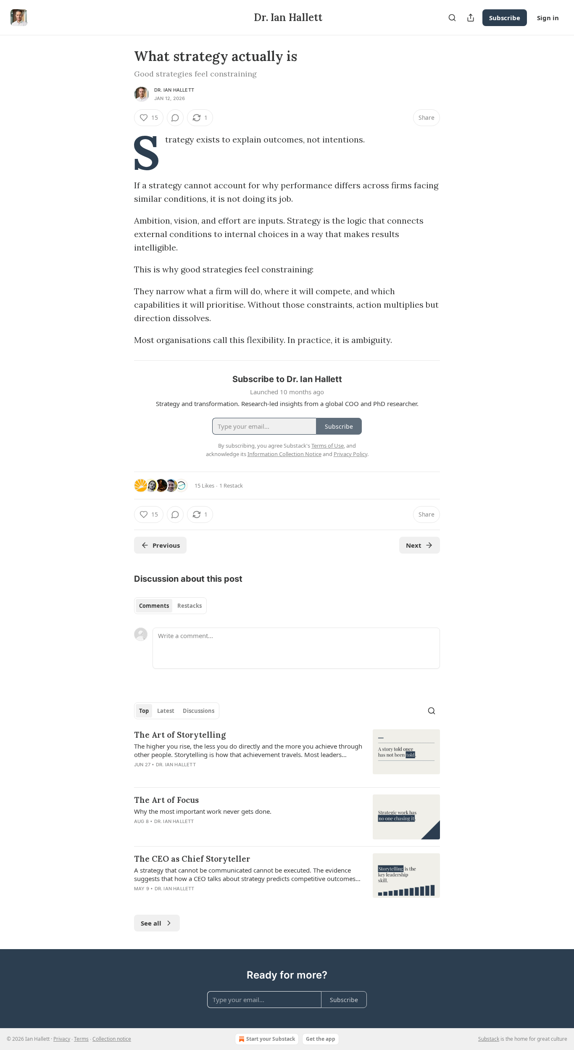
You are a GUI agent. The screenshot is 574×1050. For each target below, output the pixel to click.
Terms (81, 1038)
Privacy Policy (350, 454)
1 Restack (231, 485)
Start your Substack (270, 1038)
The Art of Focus (166, 800)
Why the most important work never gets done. (202, 811)
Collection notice (111, 1038)
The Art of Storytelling (180, 735)
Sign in (548, 17)
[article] (287, 755)
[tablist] (170, 605)
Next (413, 545)
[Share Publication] (470, 17)
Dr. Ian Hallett (174, 90)
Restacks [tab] (189, 605)
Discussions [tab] (198, 711)
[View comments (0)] (175, 117)
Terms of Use (327, 445)
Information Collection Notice (284, 454)
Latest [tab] (165, 711)
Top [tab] (144, 711)
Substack (488, 1038)
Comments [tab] (154, 605)
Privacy (61, 1038)
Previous (166, 545)
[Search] (452, 17)
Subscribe (504, 17)
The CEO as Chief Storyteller (192, 859)
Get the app (320, 1038)
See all (151, 923)
